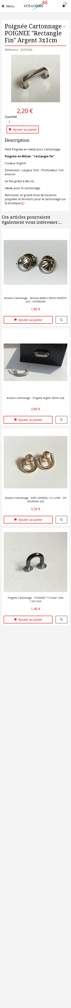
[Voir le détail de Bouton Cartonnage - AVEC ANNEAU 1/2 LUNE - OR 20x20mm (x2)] (61, 519)
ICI (22, 203)
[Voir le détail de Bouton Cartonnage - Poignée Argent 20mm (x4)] (61, 420)
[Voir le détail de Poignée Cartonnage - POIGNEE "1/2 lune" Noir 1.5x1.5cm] (61, 619)
